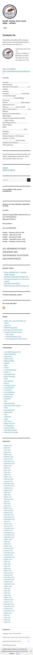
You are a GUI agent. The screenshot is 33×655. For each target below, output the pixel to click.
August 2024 (8, 490)
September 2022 (9, 519)
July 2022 (7, 521)
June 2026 (7, 450)
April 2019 (7, 568)
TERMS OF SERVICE (9, 170)
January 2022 (8, 526)
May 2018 (7, 593)
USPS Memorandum (10, 430)
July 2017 (7, 615)
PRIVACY (5, 168)
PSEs (5, 414)
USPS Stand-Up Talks (11, 432)
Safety (6, 419)
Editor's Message (9, 376)
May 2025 (7, 472)
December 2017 (9, 604)
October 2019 (8, 555)
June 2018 (7, 591)
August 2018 (8, 586)
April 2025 (7, 474)
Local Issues (8, 390)
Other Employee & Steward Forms (16, 339)
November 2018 (9, 579)
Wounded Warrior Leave (13, 336)
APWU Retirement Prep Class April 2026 (16, 286)
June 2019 (7, 564)
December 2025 (9, 461)
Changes (7, 363)
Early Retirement (9, 374)
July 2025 (7, 468)
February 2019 (8, 573)
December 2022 (9, 515)
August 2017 (8, 613)
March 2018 (8, 597)
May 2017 (7, 620)
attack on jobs (8, 358)
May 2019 (7, 566)
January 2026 (8, 459)
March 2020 (8, 546)
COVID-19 (7, 372)
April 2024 (7, 494)
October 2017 (8, 608)
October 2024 (8, 488)
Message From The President (13, 330)
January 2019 (8, 575)
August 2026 (8, 445)
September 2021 (9, 532)
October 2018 (8, 582)
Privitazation (8, 412)
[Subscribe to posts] (4, 308)
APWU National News (13, 295)
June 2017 (7, 617)
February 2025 (8, 479)
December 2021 (9, 528)
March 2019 (8, 570)
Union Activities (9, 428)
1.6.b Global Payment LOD (12, 352)
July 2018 (7, 588)
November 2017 (9, 606)
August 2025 (8, 465)
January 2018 (8, 602)
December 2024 (9, 483)
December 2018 (9, 577)
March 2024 (8, 497)
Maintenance (8, 396)
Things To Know (9, 423)
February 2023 (8, 510)
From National (8, 381)
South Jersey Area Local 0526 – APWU (14, 22)
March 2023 (8, 508)
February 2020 (8, 548)
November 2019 (9, 553)
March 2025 (8, 477)
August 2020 (8, 539)
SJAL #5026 (8, 421)
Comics (6, 367)
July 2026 (7, 448)
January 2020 (8, 550)
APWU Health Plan (10, 354)
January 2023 (8, 512)
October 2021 (8, 530)
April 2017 (7, 622)
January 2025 (8, 481)
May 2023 (7, 503)
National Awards (9, 403)
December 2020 (9, 535)
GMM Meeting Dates (10, 327)
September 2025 (9, 463)
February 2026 (8, 457)
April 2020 (7, 544)
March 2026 (8, 454)
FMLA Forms (10, 334)
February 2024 (8, 499)
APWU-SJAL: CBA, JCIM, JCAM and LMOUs (16, 637)
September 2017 (9, 611)
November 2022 (9, 517)
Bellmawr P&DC (9, 361)
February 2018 (8, 599)
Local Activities (9, 388)
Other (6, 408)
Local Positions (9, 394)
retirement (7, 417)
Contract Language (10, 370)
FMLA (6, 379)
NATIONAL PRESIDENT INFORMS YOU (16, 277)
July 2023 (7, 501)
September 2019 (9, 557)
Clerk (5, 365)
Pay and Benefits (9, 410)
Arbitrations (8, 356)
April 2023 (7, 506)
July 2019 (7, 561)
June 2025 (7, 470)
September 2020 (9, 537)
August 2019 (8, 559)
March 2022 (8, 524)
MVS (5, 401)
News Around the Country (12, 405)
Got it (18, 653)
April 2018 (7, 595)
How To (6, 383)
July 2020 (7, 541)
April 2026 (7, 452)
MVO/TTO (7, 399)
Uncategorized (8, 425)
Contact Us (7, 325)
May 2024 (7, 492)
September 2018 (9, 584)
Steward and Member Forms (13, 332)
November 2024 (9, 486)
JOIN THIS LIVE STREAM (12, 283)
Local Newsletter (9, 392)
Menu (5, 28)
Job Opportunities (9, 385)
